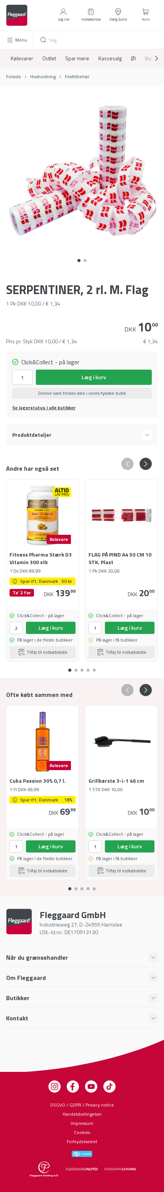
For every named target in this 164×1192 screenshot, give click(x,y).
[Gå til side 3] (88, 667)
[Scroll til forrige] (127, 464)
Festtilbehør (77, 77)
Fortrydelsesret (82, 1141)
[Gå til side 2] (82, 667)
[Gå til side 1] (85, 260)
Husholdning (43, 77)
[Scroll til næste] (150, 58)
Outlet (49, 58)
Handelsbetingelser (82, 1114)
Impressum (82, 1123)
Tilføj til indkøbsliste (47, 652)
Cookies (82, 1132)
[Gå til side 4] (94, 667)
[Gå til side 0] (79, 260)
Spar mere (77, 58)
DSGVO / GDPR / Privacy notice (82, 1104)
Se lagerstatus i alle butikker (44, 408)
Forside (13, 77)
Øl (133, 58)
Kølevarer (22, 58)
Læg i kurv (94, 377)
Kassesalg (110, 58)
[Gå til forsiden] (16, 15)
